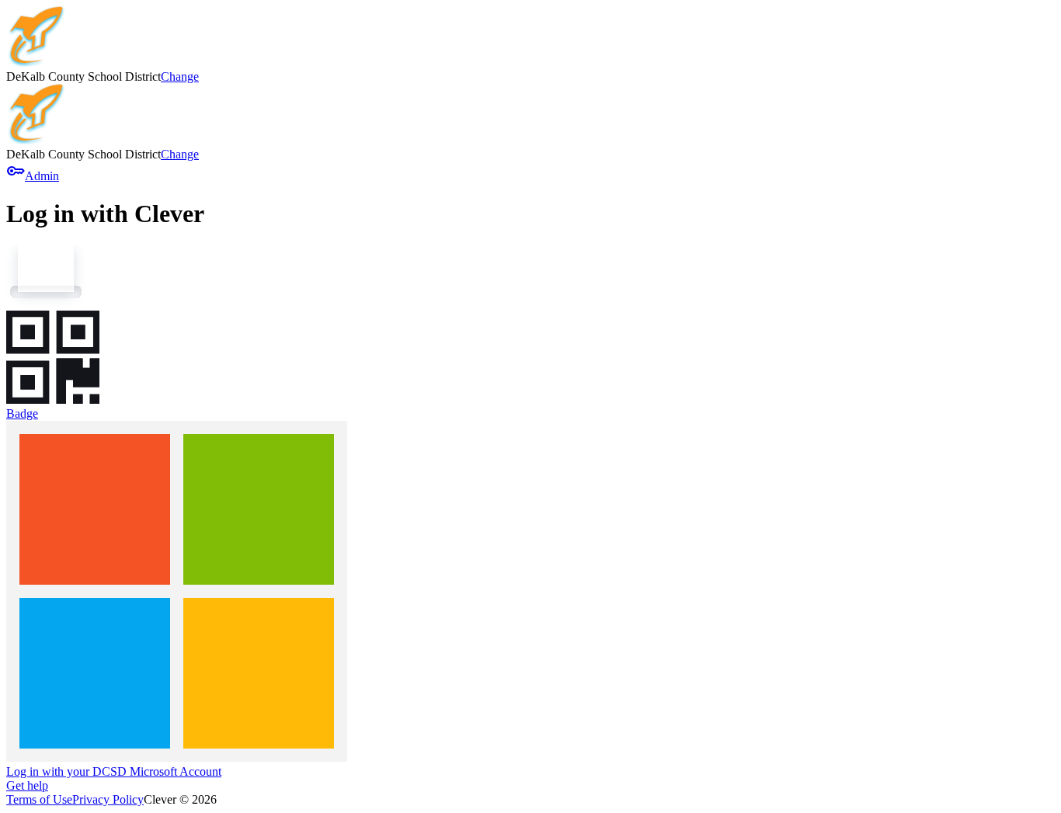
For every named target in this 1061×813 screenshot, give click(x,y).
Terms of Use (39, 799)
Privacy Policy (108, 799)
